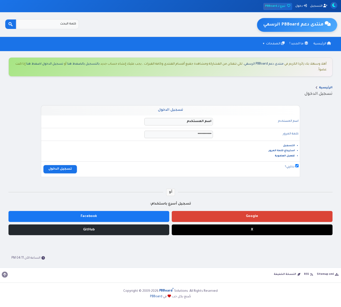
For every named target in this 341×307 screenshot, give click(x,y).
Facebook (89, 216)
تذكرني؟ (290, 167)
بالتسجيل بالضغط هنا (83, 64)
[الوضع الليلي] (334, 5)
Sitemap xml (325, 274)
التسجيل (316, 6)
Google (252, 216)
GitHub (89, 230)
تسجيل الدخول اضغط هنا (44, 64)
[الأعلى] (5, 275)
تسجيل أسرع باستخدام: (170, 204)
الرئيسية (320, 44)
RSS (306, 274)
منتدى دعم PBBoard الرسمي (264, 64)
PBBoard (156, 297)
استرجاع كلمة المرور (282, 150)
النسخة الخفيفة (285, 274)
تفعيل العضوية (285, 156)
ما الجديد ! (297, 44)
